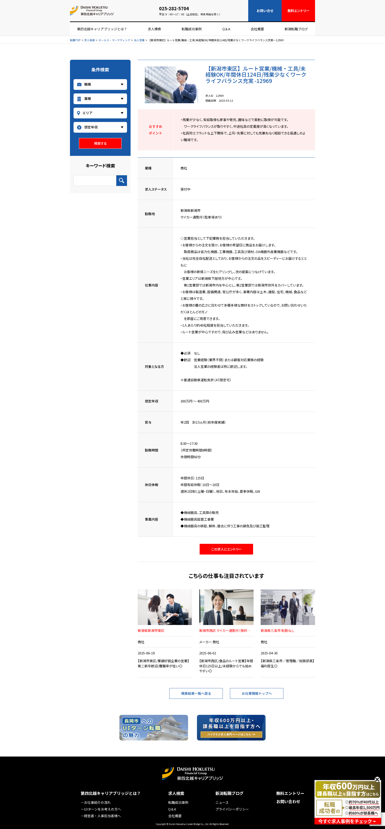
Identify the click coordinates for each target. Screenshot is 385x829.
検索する (100, 143)
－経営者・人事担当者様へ (101, 815)
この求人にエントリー (226, 549)
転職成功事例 (192, 29)
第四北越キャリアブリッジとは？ (102, 29)
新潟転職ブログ (296, 29)
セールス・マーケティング (114, 40)
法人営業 (139, 40)
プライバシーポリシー (232, 809)
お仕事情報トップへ (257, 693)
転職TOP (75, 40)
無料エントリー (290, 793)
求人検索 (154, 29)
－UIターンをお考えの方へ (101, 809)
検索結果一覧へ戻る (196, 693)
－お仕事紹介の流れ (96, 802)
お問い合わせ (288, 801)
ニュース (222, 802)
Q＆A (226, 29)
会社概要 (257, 29)
